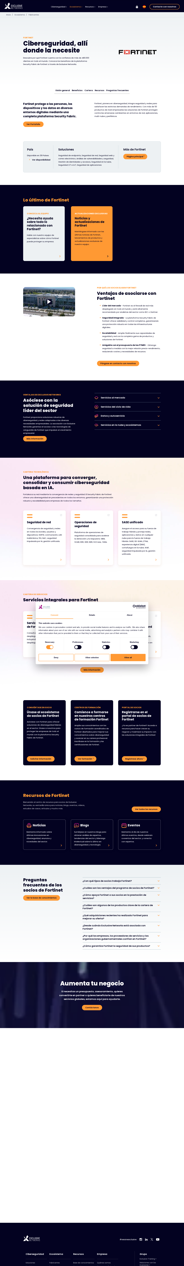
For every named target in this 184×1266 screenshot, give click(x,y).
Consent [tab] (54, 615)
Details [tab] (92, 615)
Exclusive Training (147, 1259)
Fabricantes (34, 15)
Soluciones (30, 1262)
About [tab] (129, 615)
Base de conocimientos (83, 1262)
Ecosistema (21, 15)
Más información (35, 438)
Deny (56, 657)
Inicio (9, 15)
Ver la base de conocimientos (42, 897)
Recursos (99, 90)
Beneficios (77, 90)
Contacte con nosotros (164, 6)
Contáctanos (92, 1007)
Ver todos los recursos (146, 809)
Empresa (102, 1254)
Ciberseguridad (35, 1254)
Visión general (62, 90)
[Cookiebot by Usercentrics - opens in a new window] (135, 607)
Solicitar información (40, 759)
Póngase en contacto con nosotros (118, 363)
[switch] (77, 647)
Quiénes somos (104, 1262)
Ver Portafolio (33, 124)
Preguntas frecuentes (117, 90)
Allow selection (92, 657)
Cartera (88, 90)
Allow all (128, 657)
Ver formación (85, 759)
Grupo (143, 1254)
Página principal (135, 156)
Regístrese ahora (134, 759)
